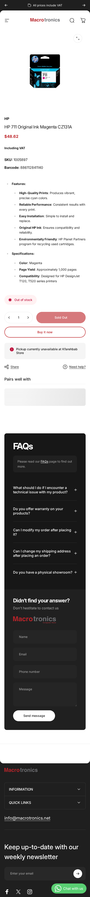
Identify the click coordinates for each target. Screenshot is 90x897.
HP (6, 118)
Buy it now (45, 332)
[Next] (84, 5)
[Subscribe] (77, 873)
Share (14, 367)
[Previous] (6, 5)
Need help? (77, 367)
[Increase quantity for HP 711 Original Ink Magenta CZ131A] (28, 317)
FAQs (44, 461)
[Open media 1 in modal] (77, 38)
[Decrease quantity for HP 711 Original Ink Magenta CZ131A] (9, 317)
